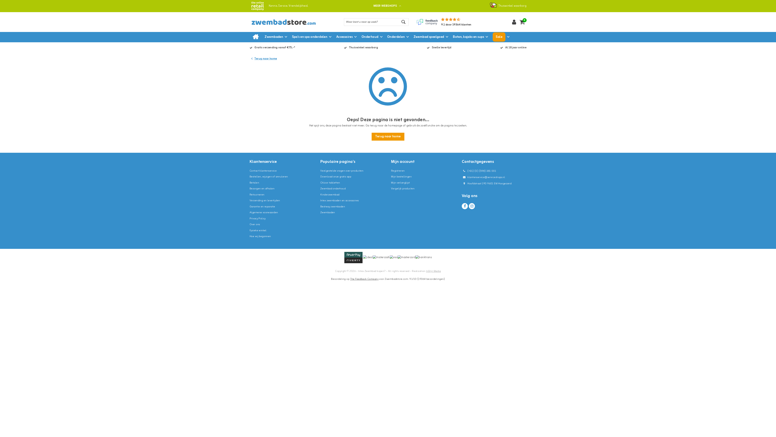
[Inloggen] (514, 22)
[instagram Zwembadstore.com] (472, 206)
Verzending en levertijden (265, 200)
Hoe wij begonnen (260, 236)
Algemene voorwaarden (264, 212)
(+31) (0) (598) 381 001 (481, 171)
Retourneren (257, 195)
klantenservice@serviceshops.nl (486, 177)
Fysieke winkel (258, 230)
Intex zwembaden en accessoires (339, 200)
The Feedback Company (364, 279)
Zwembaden (327, 212)
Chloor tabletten (330, 183)
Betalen (254, 183)
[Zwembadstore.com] (258, 6)
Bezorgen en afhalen (262, 189)
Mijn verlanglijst (400, 183)
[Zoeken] (404, 22)
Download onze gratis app (335, 177)
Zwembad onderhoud (333, 189)
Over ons (255, 224)
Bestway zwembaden (332, 207)
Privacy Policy (258, 218)
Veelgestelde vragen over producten (341, 171)
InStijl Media (433, 271)
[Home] (256, 37)
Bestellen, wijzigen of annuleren (269, 177)
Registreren (398, 171)
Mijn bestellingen (401, 177)
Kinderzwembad (329, 195)
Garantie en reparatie (262, 207)
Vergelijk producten (402, 189)
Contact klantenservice (263, 171)
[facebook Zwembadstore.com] (465, 206)
